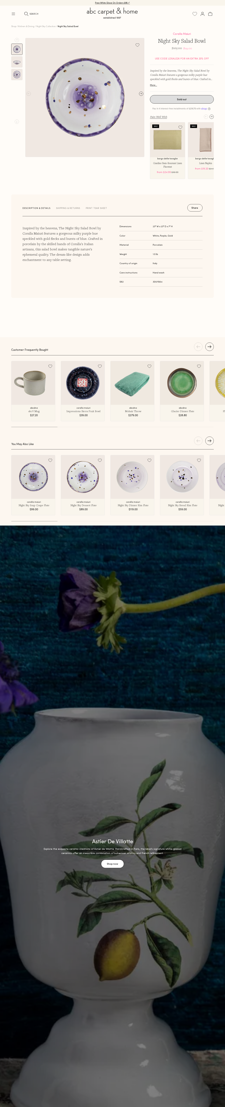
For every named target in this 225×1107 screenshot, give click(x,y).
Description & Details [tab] (36, 208)
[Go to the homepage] (112, 17)
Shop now (112, 863)
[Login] (202, 13)
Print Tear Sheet (96, 208)
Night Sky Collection (46, 26)
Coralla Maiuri (182, 34)
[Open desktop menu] (13, 14)
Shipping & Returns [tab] (68, 208)
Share (194, 207)
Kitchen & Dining (26, 26)
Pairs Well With (158, 117)
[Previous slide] (17, 40)
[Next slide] (17, 122)
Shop (13, 26)
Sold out (182, 99)
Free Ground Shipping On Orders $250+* (112, 2)
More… (153, 85)
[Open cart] (210, 13)
